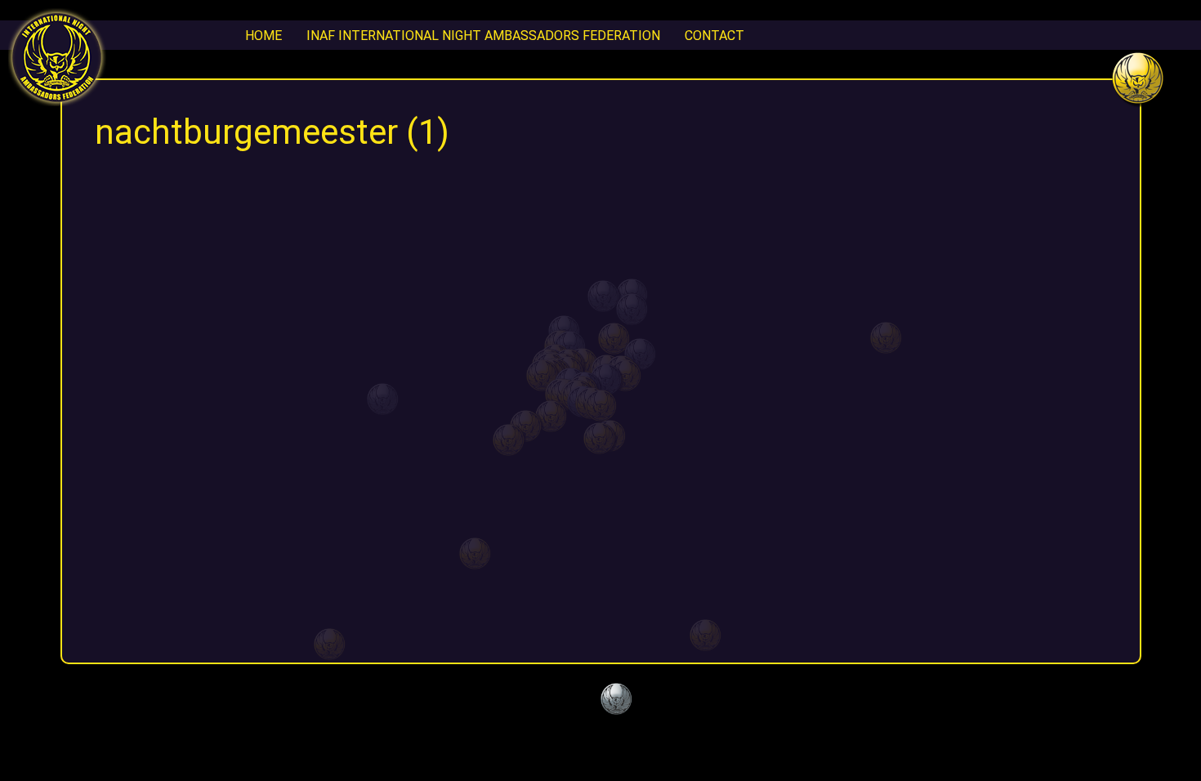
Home (263, 35)
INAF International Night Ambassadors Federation (483, 35)
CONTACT (714, 35)
